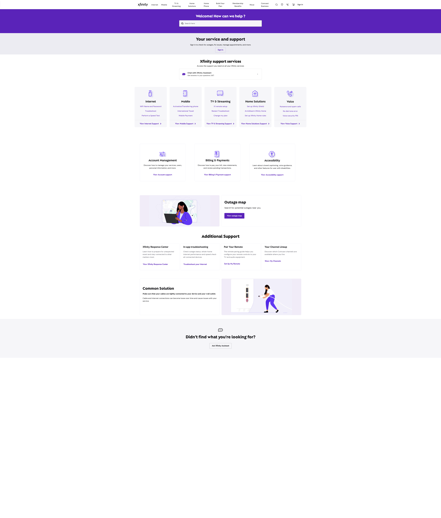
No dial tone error (290, 111)
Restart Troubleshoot (220, 111)
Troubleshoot (150, 111)
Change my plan (220, 115)
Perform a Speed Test (151, 115)
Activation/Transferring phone (185, 106)
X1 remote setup (220, 106)
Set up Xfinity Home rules (255, 115)
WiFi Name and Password (150, 106)
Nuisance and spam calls (290, 106)
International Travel (186, 111)
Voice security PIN (290, 115)
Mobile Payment (185, 115)
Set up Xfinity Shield (255, 106)
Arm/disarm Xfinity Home (255, 111)
